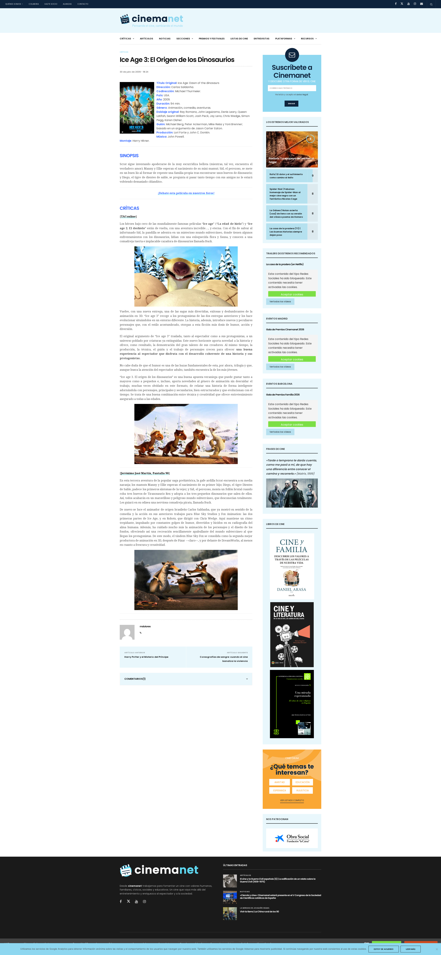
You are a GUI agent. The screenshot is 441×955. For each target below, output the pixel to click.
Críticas (125, 38)
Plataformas (283, 38)
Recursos (307, 38)
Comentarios (135, 679)
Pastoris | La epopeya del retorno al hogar (291, 160)
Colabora (34, 4)
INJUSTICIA (302, 790)
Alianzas (67, 4)
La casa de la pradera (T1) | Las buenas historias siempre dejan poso (286, 231)
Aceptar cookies (292, 294)
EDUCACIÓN (303, 782)
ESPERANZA (279, 790)
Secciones (183, 38)
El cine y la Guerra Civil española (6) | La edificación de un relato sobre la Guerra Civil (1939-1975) (277, 880)
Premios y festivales (212, 38)
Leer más (410, 949)
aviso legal (302, 94)
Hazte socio (50, 4)
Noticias (165, 38)
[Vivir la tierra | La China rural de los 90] (230, 913)
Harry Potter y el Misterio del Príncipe (146, 657)
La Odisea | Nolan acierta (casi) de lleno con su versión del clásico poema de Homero (286, 213)
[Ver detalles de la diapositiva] (292, 838)
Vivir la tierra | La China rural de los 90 (259, 911)
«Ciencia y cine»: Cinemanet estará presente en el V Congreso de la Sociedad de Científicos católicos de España (280, 897)
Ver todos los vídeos (280, 301)
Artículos (146, 38)
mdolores (145, 626)
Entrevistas (261, 38)
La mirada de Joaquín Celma (254, 908)
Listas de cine (239, 38)
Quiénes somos (13, 4)
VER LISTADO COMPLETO (292, 800)
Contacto (82, 4)
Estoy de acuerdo (383, 949)
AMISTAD (279, 782)
